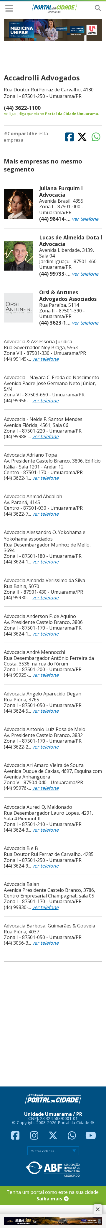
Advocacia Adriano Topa (30, 455)
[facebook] (15, 1137)
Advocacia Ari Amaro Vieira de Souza (44, 765)
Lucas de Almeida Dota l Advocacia (70, 240)
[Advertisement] (51, 1024)
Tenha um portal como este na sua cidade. (53, 1195)
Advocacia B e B (21, 848)
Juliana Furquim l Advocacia (61, 191)
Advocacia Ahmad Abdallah (33, 496)
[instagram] (34, 1137)
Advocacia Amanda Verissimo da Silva (44, 580)
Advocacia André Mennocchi (34, 652)
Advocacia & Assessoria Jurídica (38, 341)
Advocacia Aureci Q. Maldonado (38, 807)
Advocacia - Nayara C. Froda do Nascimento (51, 377)
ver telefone (85, 219)
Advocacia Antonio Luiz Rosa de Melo (44, 729)
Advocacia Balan (21, 884)
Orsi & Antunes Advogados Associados (68, 295)
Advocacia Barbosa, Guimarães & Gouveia (49, 925)
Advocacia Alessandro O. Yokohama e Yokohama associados (44, 535)
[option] (53, 30)
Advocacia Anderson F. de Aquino (40, 616)
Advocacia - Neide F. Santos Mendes (43, 419)
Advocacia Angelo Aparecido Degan (42, 693)
